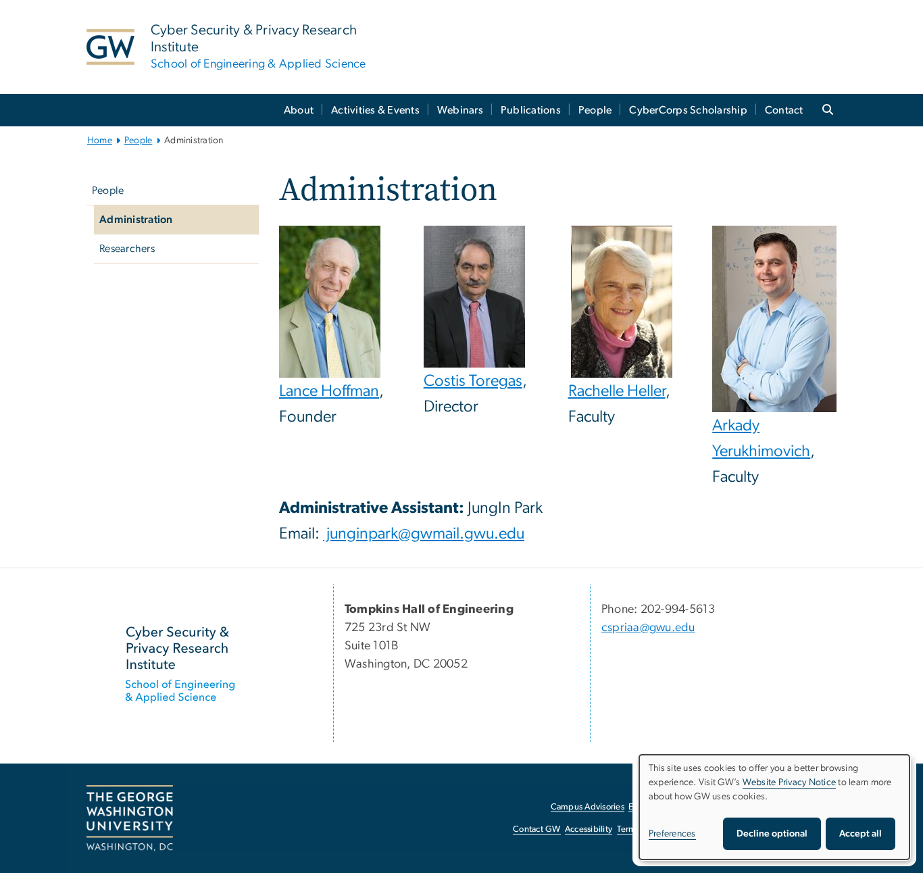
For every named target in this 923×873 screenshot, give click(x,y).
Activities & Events (375, 110)
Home (99, 140)
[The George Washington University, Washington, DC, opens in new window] (129, 818)
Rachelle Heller (617, 391)
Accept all (860, 834)
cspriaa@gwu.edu (648, 628)
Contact (784, 110)
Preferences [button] (672, 834)
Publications (531, 110)
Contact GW (537, 829)
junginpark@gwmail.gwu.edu (423, 534)
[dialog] (774, 807)
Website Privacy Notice (790, 782)
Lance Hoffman (329, 391)
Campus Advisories (587, 807)
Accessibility (588, 829)
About (299, 110)
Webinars (460, 110)
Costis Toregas (473, 381)
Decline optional (772, 834)
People (595, 110)
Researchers (127, 248)
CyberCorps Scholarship (688, 110)
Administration (136, 219)
